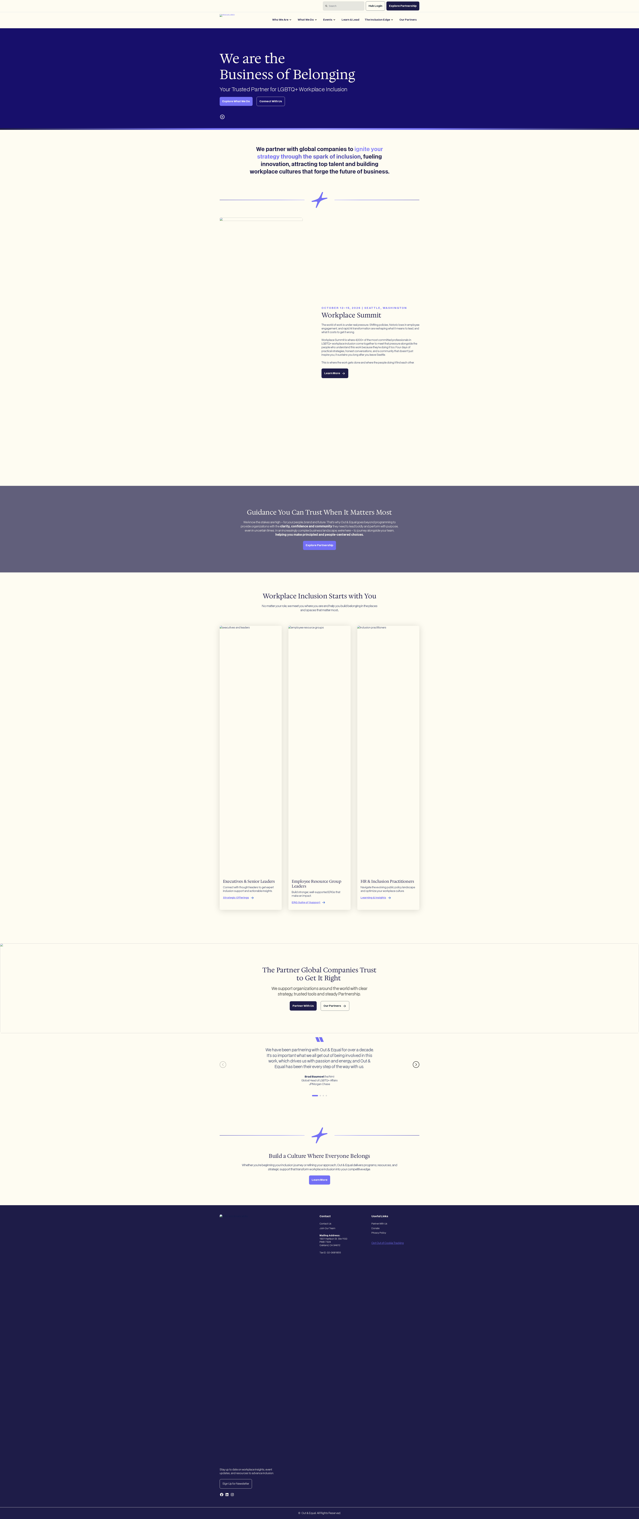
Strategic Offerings (236, 897)
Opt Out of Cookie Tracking (387, 1243)
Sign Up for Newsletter (235, 1483)
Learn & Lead (350, 19)
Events (327, 19)
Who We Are (280, 19)
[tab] (315, 1095)
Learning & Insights (373, 897)
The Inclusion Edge (377, 19)
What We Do (306, 19)
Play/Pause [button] (222, 117)
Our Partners (408, 19)
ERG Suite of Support (306, 902)
